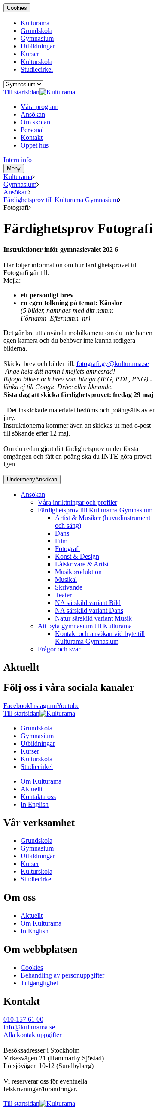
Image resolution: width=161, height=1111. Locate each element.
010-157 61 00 (23, 1019)
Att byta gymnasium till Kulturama (85, 626)
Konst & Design (77, 556)
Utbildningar (38, 46)
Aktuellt (32, 789)
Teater (63, 595)
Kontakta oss (38, 796)
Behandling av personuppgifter (62, 975)
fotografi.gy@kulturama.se (112, 363)
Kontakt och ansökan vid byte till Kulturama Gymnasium (100, 637)
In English (35, 804)
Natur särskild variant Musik (93, 618)
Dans (62, 533)
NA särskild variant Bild (88, 602)
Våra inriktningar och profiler (77, 502)
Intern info (17, 159)
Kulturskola (36, 61)
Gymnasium (37, 38)
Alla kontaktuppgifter (32, 1034)
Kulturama (35, 23)
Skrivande (68, 587)
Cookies (17, 8)
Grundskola (36, 30)
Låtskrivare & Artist (82, 564)
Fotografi (67, 548)
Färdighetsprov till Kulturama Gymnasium (60, 199)
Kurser (30, 54)
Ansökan (15, 192)
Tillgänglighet (39, 983)
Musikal (66, 579)
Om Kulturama (41, 781)
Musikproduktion (78, 571)
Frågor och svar (59, 649)
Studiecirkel (37, 69)
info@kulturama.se (29, 1027)
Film (61, 541)
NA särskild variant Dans (89, 610)
